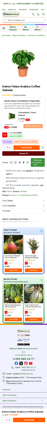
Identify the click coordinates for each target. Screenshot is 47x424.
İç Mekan (38, 28)
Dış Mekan (26, 28)
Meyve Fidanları (13, 28)
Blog (3, 9)
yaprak (28, 170)
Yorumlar (6, 211)
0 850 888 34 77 (23, 359)
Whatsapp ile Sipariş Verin (38, 162)
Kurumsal (6, 390)
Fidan (4, 407)
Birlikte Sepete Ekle (33, 126)
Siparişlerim (23, 9)
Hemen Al (23, 153)
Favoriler (44, 9)
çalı (7, 174)
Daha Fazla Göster (8, 188)
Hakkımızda (12, 9)
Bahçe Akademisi (9, 401)
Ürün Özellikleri (9, 206)
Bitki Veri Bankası (10, 395)
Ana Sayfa (6, 35)
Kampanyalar (33, 9)
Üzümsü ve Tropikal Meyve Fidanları (24, 195)
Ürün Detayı (7, 200)
